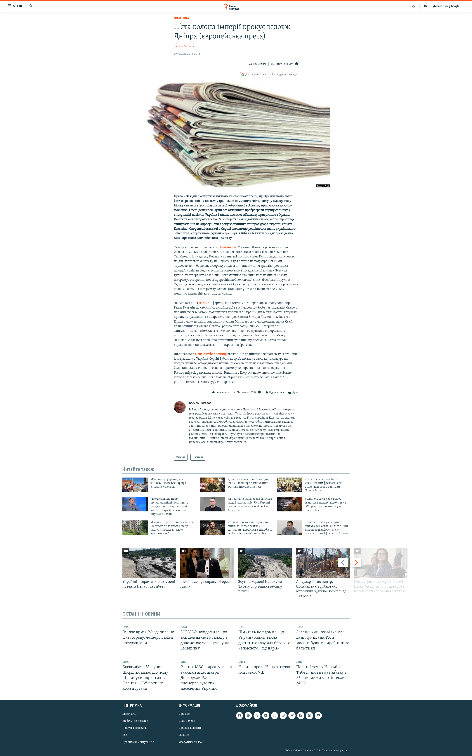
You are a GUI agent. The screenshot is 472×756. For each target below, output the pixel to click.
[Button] (258, 64)
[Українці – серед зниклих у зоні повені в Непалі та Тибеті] (149, 563)
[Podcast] (309, 715)
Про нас (184, 714)
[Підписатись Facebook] (239, 715)
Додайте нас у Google (446, 6)
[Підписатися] (318, 715)
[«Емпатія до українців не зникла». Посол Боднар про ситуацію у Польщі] (135, 485)
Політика (181, 18)
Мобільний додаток (135, 721)
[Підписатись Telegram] (291, 715)
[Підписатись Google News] (248, 715)
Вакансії (184, 735)
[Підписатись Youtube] (265, 715)
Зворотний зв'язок (191, 742)
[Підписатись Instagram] (274, 715)
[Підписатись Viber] (283, 715)
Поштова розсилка (134, 728)
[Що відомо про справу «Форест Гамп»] (207, 563)
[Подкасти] (414, 6)
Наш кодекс (187, 721)
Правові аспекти (190, 728)
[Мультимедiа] (425, 6)
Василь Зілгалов (184, 46)
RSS (124, 735)
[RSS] (300, 715)
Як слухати (129, 714)
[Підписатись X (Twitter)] (257, 715)
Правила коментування (138, 742)
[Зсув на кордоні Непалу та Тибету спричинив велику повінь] (265, 563)
